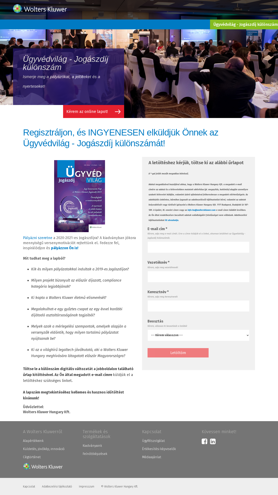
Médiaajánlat (151, 457)
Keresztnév (158, 292)
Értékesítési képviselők (159, 449)
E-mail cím (157, 229)
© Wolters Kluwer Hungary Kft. (119, 486)
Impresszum (86, 486)
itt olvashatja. (172, 220)
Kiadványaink (92, 446)
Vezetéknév (159, 262)
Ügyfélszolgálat (153, 441)
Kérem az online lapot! (87, 111)
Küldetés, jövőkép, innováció (44, 449)
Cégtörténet (32, 457)
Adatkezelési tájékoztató (57, 486)
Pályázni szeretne (37, 238)
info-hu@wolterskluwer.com (202, 210)
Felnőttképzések (95, 454)
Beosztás (155, 321)
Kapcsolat (29, 486)
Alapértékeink (33, 441)
